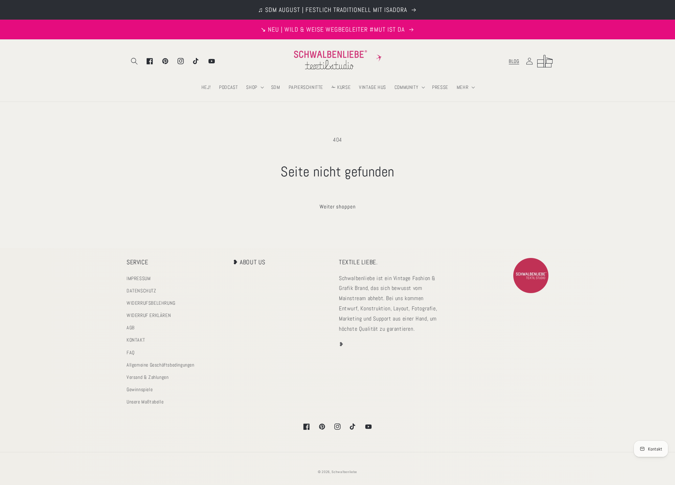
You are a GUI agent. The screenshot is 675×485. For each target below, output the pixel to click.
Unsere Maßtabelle (145, 402)
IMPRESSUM (138, 278)
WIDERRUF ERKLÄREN (149, 315)
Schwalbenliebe (344, 472)
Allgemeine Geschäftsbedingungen (160, 365)
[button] (134, 61)
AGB (131, 327)
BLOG (514, 61)
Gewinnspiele (140, 389)
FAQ (131, 352)
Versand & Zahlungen (147, 377)
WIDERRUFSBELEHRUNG (151, 303)
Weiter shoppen (338, 206)
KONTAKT (136, 340)
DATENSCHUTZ (141, 290)
